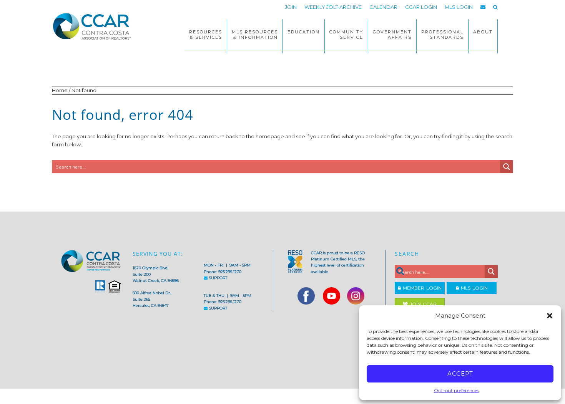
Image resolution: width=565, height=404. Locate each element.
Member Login (421, 288)
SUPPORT (217, 277)
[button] (549, 316)
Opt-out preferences (456, 390)
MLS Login (473, 288)
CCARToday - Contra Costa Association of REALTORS (94, 26)
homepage (270, 136)
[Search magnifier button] (506, 166)
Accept (460, 373)
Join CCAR (422, 304)
